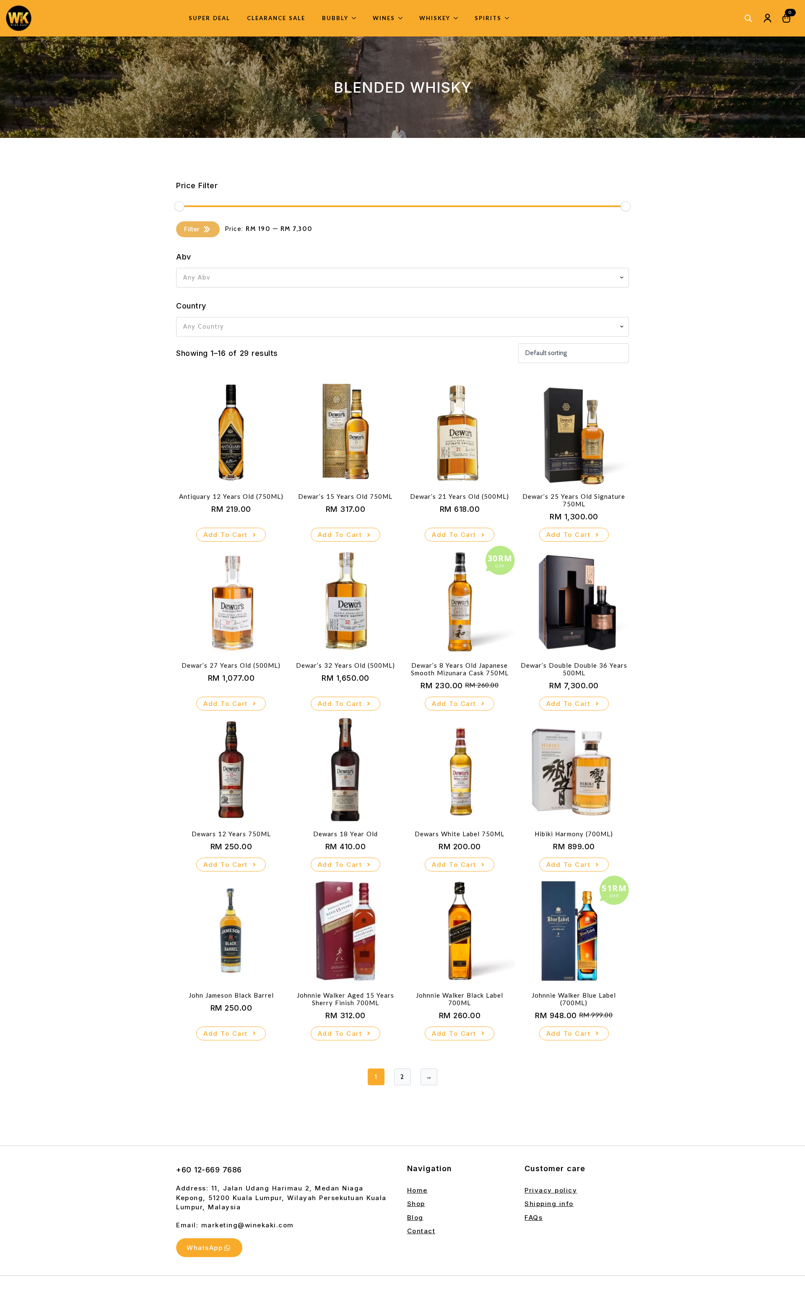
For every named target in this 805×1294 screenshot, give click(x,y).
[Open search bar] (748, 18)
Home (417, 1190)
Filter (192, 229)
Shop (416, 1204)
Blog (415, 1217)
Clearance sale (276, 18)
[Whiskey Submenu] (458, 18)
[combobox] (402, 278)
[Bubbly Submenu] (356, 18)
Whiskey (434, 18)
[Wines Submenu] (403, 18)
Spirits (488, 18)
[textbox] (399, 277)
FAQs (534, 1217)
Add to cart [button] (225, 535)
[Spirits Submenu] (509, 18)
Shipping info (549, 1204)
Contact (421, 1231)
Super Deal (209, 18)
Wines (384, 18)
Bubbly (335, 18)
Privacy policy (551, 1190)
